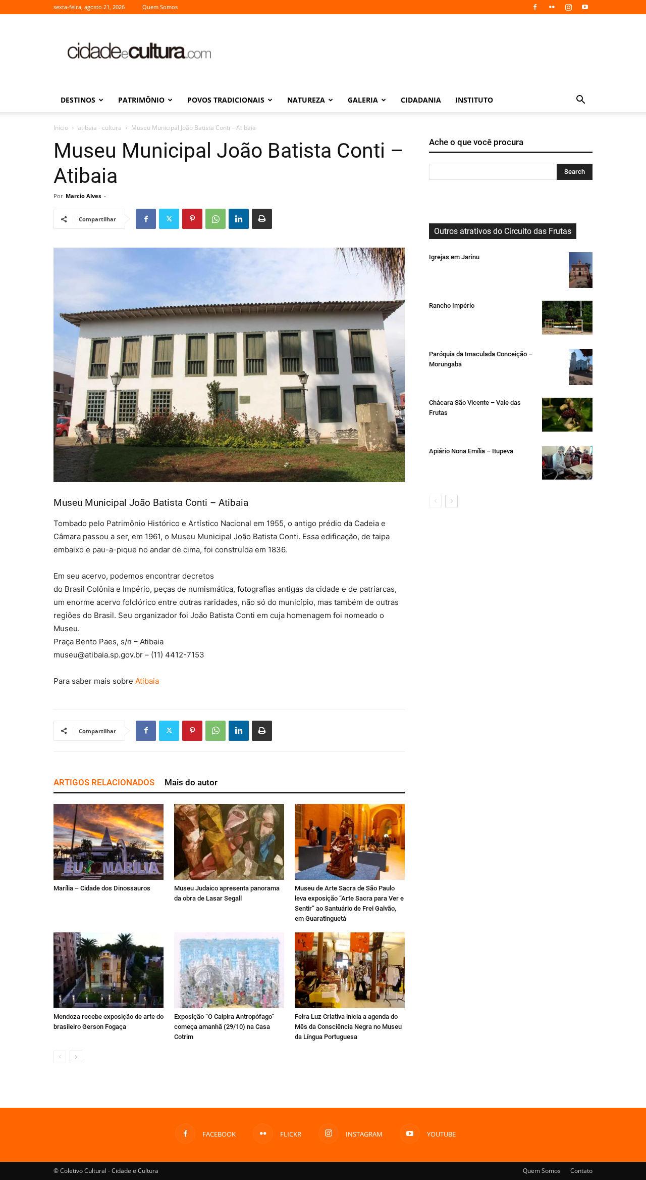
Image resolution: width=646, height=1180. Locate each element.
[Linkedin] (239, 219)
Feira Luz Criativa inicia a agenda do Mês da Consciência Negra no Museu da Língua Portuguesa (348, 1027)
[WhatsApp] (215, 219)
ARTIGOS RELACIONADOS (103, 782)
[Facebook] (535, 7)
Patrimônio (141, 100)
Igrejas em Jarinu (454, 257)
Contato (581, 1170)
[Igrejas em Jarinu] (581, 270)
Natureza (306, 100)
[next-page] (76, 1057)
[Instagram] (568, 7)
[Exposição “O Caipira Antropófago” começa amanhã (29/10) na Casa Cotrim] (229, 970)
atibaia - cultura (100, 127)
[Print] (262, 219)
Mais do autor (191, 782)
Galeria (363, 100)
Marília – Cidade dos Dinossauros (101, 888)
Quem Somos (160, 7)
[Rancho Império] (567, 318)
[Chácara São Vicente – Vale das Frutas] (567, 415)
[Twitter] (169, 219)
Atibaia (147, 681)
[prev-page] (59, 1057)
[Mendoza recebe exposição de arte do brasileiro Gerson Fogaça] (108, 970)
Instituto (474, 100)
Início (60, 127)
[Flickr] (551, 7)
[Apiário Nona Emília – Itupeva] (567, 463)
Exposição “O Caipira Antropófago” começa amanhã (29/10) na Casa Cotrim (224, 1027)
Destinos (78, 100)
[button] (580, 101)
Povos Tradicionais (225, 100)
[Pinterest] (192, 219)
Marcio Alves (83, 196)
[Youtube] (585, 7)
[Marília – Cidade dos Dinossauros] (108, 842)
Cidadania (421, 100)
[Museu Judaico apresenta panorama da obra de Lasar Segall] (229, 842)
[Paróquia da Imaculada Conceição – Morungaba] (581, 367)
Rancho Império (451, 305)
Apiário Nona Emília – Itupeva (471, 451)
